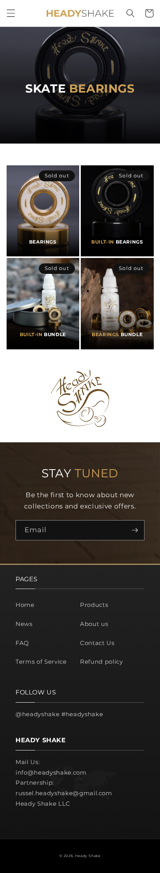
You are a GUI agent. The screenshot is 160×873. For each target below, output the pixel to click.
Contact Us (97, 643)
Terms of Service (41, 661)
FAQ (22, 643)
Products (94, 604)
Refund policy (101, 661)
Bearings (43, 242)
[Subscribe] (134, 530)
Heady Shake (87, 856)
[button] (10, 13)
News (24, 624)
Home (25, 604)
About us (94, 624)
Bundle (43, 334)
